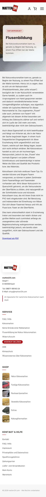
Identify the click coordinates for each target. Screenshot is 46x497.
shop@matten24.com (18, 291)
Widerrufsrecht (8, 337)
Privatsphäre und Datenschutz (15, 452)
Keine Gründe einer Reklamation (16, 328)
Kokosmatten (8, 323)
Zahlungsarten (8, 461)
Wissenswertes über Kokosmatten (16, 356)
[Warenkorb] (35, 8)
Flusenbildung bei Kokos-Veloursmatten (19, 332)
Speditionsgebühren (11, 457)
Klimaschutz (7, 351)
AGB (4, 347)
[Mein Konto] (29, 8)
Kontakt (5, 439)
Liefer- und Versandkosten (13, 466)
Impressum (7, 448)
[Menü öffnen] (42, 8)
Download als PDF (10, 238)
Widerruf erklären (12, 342)
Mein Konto (7, 470)
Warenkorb (7, 475)
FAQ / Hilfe (6, 319)
